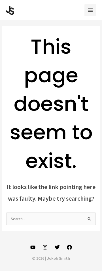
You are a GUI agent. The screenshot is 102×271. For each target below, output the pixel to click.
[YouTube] (32, 247)
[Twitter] (57, 247)
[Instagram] (45, 247)
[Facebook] (69, 247)
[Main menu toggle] (90, 10)
